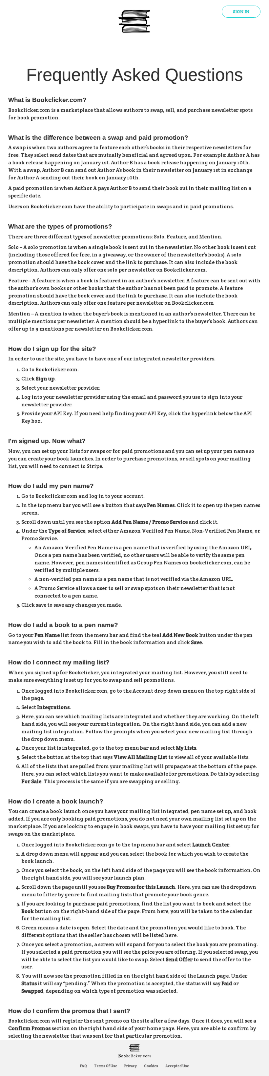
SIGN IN (241, 11)
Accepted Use (177, 1066)
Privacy (130, 1066)
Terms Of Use (105, 1066)
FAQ (83, 1066)
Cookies (151, 1066)
